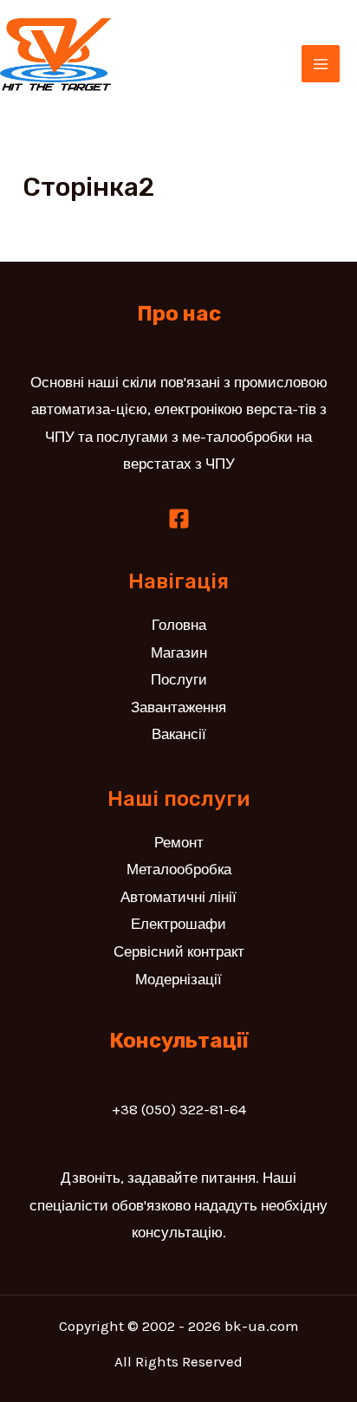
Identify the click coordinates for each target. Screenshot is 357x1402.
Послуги (179, 679)
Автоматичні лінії (178, 896)
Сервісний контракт (179, 951)
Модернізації (178, 979)
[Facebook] (179, 518)
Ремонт (179, 842)
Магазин (179, 652)
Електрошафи (178, 923)
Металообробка (179, 869)
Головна (179, 624)
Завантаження (178, 707)
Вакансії (179, 734)
